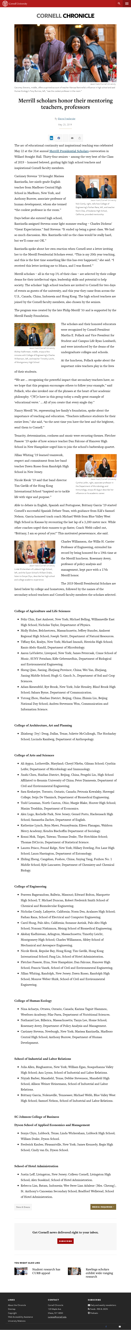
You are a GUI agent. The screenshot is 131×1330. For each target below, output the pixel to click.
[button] (96, 186)
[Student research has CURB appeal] (20, 1271)
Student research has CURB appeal (46, 1271)
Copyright (12, 1313)
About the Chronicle (17, 1305)
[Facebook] (106, 1327)
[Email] (120, 1327)
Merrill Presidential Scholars (69, 151)
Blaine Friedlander (66, 118)
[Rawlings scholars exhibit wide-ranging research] (74, 1271)
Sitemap (11, 1309)
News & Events (23, 1207)
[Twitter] (113, 1327)
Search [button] (119, 3)
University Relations (16, 1320)
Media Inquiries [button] (102, 1206)
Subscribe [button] (65, 1241)
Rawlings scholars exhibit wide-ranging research (99, 1272)
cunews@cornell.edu (57, 1316)
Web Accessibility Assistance (20, 1316)
